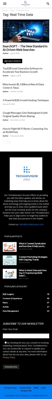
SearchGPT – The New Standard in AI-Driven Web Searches (25, 47)
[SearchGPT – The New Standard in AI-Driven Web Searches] (26, 31)
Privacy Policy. (9, 357)
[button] (48, 4)
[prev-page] (4, 141)
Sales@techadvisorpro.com (31, 224)
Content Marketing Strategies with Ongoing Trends (33, 258)
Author (5, 53)
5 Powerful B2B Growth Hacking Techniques (26, 100)
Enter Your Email (10, 329)
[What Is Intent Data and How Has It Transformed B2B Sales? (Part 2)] (10, 274)
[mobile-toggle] (4, 4)
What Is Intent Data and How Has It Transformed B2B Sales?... (32, 273)
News (5, 41)
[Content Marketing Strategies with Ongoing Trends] (10, 260)
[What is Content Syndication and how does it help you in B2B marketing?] (10, 247)
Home (5, 10)
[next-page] (9, 141)
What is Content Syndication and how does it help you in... (32, 244)
